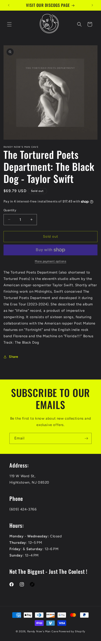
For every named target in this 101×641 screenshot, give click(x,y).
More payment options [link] (50, 261)
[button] (9, 24)
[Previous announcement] (9, 5)
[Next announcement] (92, 5)
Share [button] (13, 357)
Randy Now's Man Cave (42, 631)
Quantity (10, 210)
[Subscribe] (86, 438)
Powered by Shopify (72, 631)
